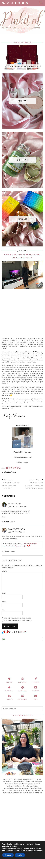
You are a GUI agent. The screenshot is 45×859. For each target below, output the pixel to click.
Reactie (5, 571)
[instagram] (12, 3)
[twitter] (8, 3)
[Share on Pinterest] (14, 468)
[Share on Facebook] (9, 468)
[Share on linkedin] (20, 468)
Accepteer (8, 855)
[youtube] (23, 3)
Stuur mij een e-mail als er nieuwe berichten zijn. (18, 620)
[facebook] (15, 3)
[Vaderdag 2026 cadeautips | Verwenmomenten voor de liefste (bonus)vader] (22, 437)
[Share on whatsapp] (18, 468)
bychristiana (16, 529)
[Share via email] (7, 468)
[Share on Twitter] (11, 468)
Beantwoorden (9, 521)
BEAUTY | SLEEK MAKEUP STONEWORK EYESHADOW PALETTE (34, 484)
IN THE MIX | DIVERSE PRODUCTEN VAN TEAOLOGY (11, 484)
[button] (42, 3)
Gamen (13, 472)
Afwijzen (20, 855)
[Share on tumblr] (16, 468)
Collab (6, 472)
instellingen (37, 851)
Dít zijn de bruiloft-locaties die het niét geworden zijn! (20, 544)
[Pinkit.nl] (22, 18)
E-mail (4, 601)
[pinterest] (19, 3)
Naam (4, 593)
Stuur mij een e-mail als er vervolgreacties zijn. (17, 618)
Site (3, 610)
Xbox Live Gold (31, 352)
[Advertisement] (22, 312)
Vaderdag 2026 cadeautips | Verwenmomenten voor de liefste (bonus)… (22, 457)
